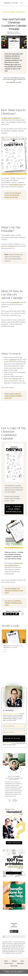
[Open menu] (21, 3)
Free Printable (20, 11)
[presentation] (14, 636)
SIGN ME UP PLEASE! (12, 738)
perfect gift (15, 302)
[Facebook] (5, 614)
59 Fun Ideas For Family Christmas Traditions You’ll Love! (13, 396)
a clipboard (12, 359)
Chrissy (16, 32)
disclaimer (20, 963)
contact (14, 961)
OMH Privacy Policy (8, 743)
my (13, 799)
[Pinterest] (10, 614)
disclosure (14, 966)
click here (12, 82)
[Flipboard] (16, 614)
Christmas (11, 246)
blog (22, 961)
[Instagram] (14, 931)
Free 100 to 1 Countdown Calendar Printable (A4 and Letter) (13, 603)
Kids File (15, 378)
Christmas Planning (9, 11)
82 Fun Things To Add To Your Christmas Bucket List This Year (13, 195)
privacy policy (8, 963)
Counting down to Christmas (10, 118)
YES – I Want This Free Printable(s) (14, 509)
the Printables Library (16, 184)
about (6, 961)
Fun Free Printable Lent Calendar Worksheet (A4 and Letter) (14, 590)
